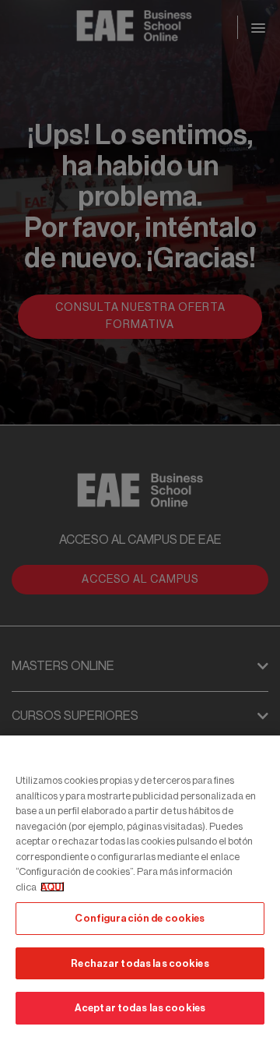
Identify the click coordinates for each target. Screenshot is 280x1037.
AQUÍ (52, 887)
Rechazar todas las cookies (139, 963)
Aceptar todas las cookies (140, 1008)
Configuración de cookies (140, 918)
